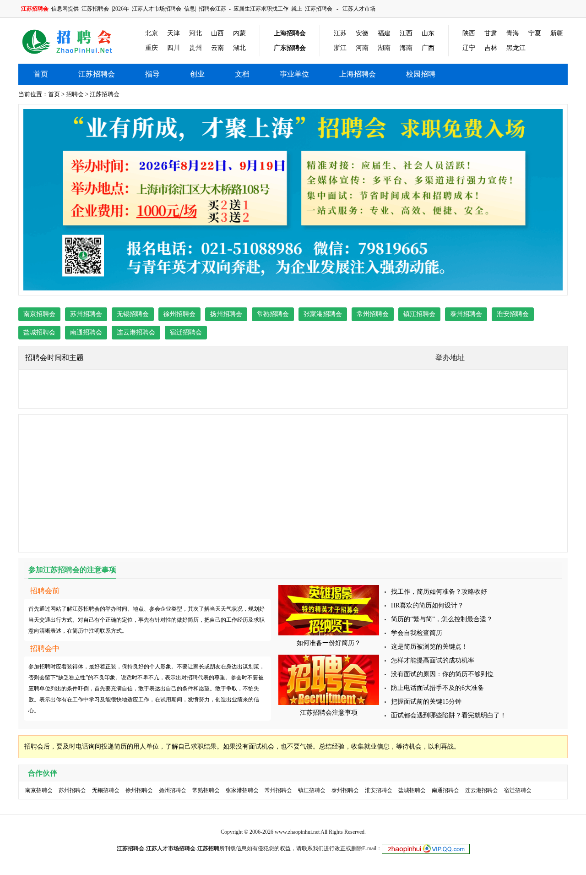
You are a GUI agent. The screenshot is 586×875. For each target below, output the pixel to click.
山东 (428, 33)
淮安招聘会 (513, 314)
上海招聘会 (290, 33)
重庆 (151, 47)
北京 (151, 33)
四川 (173, 47)
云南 (217, 47)
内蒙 (239, 33)
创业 (197, 74)
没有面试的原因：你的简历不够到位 (442, 674)
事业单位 (294, 74)
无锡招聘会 (133, 314)
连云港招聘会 (136, 332)
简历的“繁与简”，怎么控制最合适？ (442, 619)
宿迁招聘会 (186, 332)
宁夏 (534, 33)
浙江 (340, 47)
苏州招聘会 (86, 314)
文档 (242, 74)
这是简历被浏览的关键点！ (429, 646)
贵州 (195, 47)
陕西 (468, 33)
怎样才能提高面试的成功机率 (432, 660)
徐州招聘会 (179, 314)
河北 (195, 33)
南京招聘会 (39, 314)
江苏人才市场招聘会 (156, 8)
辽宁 (468, 47)
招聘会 (75, 94)
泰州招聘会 (466, 314)
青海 (512, 33)
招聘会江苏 (212, 8)
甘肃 (490, 33)
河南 (362, 47)
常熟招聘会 (273, 314)
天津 (173, 33)
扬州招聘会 (226, 314)
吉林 (490, 47)
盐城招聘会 (39, 332)
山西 (217, 33)
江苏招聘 (208, 848)
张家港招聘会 (323, 314)
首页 (40, 74)
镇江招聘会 (419, 314)
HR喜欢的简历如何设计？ (427, 605)
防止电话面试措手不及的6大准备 (437, 687)
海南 (406, 47)
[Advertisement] (293, 483)
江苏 (340, 33)
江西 (406, 33)
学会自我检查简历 (416, 632)
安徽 (362, 33)
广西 (428, 47)
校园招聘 (420, 74)
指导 (152, 74)
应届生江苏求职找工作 (260, 8)
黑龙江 (516, 47)
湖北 (239, 47)
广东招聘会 (290, 47)
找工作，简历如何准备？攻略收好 (439, 591)
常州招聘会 (373, 314)
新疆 (556, 33)
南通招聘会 (86, 332)
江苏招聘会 (95, 8)
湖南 (384, 47)
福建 (384, 33)
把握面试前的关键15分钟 (426, 701)
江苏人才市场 (358, 8)
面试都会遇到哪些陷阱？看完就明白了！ (448, 715)
